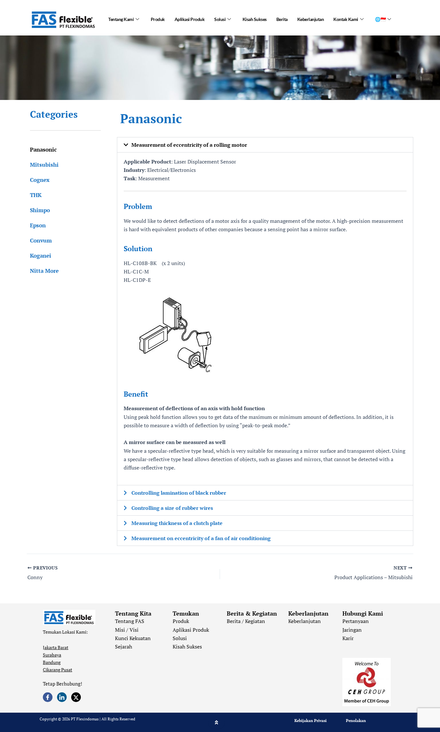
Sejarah (123, 646)
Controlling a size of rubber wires (172, 507)
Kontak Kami (345, 19)
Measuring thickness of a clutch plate (177, 523)
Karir (348, 638)
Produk (158, 19)
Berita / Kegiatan (246, 621)
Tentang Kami (121, 19)
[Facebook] (48, 697)
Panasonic (43, 149)
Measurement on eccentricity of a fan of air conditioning (201, 538)
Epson (38, 225)
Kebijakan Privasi (310, 720)
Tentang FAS (129, 621)
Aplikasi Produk (190, 19)
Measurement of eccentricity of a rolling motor (189, 144)
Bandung (52, 662)
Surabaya (52, 655)
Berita (282, 19)
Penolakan (356, 720)
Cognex (40, 179)
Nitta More (44, 270)
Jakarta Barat (55, 647)
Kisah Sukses (255, 19)
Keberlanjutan (310, 19)
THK (36, 195)
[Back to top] (216, 722)
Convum (41, 240)
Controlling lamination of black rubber (178, 492)
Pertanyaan (355, 621)
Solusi (219, 19)
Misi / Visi (127, 629)
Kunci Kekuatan (133, 638)
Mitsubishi (44, 164)
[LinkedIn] (62, 697)
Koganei (40, 255)
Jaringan (352, 629)
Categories (54, 114)
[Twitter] (76, 697)
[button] (265, 144)
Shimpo (40, 210)
